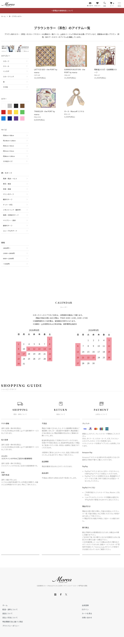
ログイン (85, 609)
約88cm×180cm (9, 156)
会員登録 (85, 605)
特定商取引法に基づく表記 (12, 621)
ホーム (3, 16)
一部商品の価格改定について (62, 10)
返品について (7, 613)
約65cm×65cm (8, 146)
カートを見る (87, 613)
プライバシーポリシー (10, 626)
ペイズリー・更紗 (9, 220)
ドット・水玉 (7, 204)
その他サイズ (7, 161)
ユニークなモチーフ (10, 231)
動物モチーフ (7, 225)
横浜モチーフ (7, 199)
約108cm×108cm (9, 140)
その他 (5, 87)
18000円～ (6, 248)
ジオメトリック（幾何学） (12, 210)
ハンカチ (6, 71)
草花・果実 (7, 184)
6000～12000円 (8, 258)
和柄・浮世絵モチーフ (11, 215)
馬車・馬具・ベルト (10, 178)
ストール (6, 66)
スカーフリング (8, 76)
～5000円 (6, 264)
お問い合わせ (87, 617)
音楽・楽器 (7, 189)
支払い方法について (10, 617)
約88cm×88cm (8, 135)
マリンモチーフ (8, 194)
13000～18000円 (9, 253)
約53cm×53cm (8, 151)
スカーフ (6, 61)
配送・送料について (10, 609)
